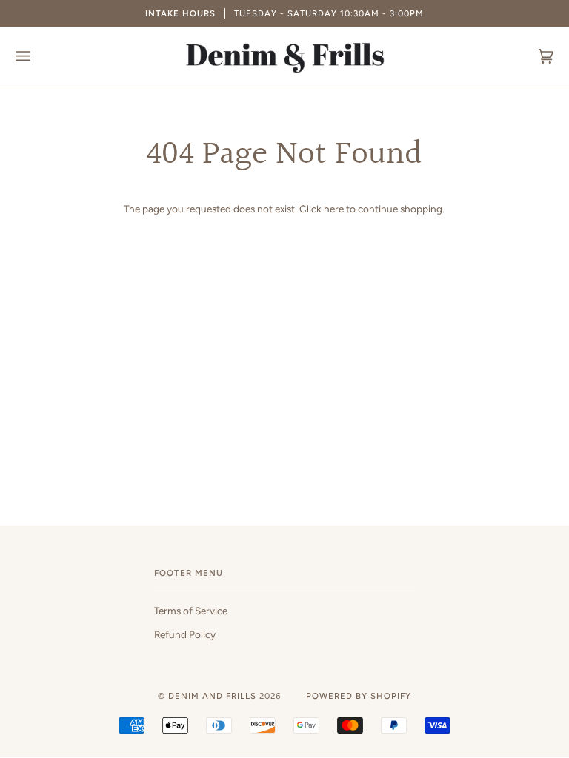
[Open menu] (38, 57)
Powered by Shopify (358, 696)
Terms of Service (190, 611)
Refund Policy (185, 634)
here (334, 209)
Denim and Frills (212, 696)
